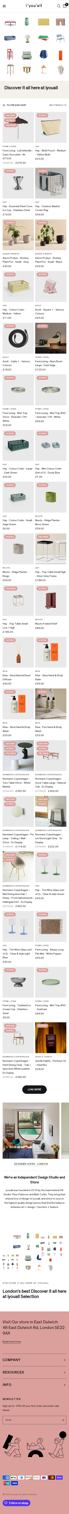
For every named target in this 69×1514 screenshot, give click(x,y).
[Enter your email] (62, 1420)
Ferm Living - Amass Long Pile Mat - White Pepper (49, 951)
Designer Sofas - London (31, 1164)
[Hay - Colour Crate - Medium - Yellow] (18, 286)
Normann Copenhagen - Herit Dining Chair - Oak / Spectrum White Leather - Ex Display (17, 1067)
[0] (64, 6)
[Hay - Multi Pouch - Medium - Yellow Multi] (50, 127)
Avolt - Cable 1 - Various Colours (16, 363)
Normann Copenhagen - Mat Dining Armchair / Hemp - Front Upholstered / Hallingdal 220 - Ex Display (18, 896)
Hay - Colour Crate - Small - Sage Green (18, 522)
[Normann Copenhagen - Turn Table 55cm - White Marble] (18, 755)
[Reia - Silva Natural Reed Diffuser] (18, 652)
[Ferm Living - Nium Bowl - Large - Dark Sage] (50, 338)
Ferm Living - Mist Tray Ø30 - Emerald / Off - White (50, 415)
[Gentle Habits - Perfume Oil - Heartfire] (50, 1037)
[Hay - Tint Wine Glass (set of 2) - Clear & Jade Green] (50, 866)
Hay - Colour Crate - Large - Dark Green (17, 470)
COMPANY (12, 1360)
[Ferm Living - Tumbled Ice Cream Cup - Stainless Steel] (18, 982)
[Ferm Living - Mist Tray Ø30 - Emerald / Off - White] (50, 389)
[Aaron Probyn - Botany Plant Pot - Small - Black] (50, 234)
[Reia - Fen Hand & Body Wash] (50, 703)
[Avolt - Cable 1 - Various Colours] (18, 338)
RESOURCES (13, 1372)
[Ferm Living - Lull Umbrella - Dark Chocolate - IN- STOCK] (18, 127)
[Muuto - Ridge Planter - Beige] (18, 548)
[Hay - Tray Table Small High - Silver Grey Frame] (50, 548)
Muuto (39, 516)
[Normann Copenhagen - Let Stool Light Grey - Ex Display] (50, 811)
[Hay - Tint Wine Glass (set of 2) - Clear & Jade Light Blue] (18, 926)
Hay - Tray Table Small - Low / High (16, 625)
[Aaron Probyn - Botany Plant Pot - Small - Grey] (18, 234)
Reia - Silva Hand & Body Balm (49, 677)
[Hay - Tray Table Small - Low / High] (18, 600)
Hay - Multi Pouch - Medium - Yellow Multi (50, 152)
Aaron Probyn (11, 254)
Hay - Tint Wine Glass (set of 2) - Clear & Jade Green (49, 892)
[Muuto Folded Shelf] (50, 600)
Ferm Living (9, 146)
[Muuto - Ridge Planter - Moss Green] (50, 497)
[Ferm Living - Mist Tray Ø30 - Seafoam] (50, 982)
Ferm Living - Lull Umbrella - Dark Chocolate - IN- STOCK (18, 154)
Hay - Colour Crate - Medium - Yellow (14, 311)
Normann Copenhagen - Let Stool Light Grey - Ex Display (48, 838)
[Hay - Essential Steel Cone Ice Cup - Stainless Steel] (18, 183)
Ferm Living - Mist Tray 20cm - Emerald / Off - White (15, 417)
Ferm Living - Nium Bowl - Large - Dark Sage (49, 363)
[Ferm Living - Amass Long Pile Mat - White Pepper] (50, 926)
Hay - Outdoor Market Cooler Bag (47, 208)
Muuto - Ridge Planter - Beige (16, 574)
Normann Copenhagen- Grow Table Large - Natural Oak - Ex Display (50, 783)
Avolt (38, 305)
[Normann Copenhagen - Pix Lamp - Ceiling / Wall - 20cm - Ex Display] (18, 811)
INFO (7, 1385)
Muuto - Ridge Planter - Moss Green (48, 522)
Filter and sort (16, 105)
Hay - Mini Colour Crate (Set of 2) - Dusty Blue (48, 470)
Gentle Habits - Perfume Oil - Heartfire (50, 1063)
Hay (37, 146)
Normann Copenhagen (16, 775)
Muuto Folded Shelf (46, 623)
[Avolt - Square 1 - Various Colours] (50, 286)
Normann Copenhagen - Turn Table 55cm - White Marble (16, 783)
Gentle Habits (43, 1057)
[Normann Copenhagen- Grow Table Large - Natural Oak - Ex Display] (50, 755)
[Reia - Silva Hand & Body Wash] (18, 703)
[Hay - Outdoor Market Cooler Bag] (50, 183)
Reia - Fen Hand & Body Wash (48, 729)
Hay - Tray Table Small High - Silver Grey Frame (50, 574)
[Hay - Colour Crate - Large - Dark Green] (18, 445)
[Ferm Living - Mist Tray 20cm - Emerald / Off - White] (18, 389)
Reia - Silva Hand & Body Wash (16, 729)
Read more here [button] (12, 1341)
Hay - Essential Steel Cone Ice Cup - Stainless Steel (17, 208)
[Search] (59, 6)
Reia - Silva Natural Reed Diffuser (16, 677)
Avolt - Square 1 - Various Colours (49, 311)
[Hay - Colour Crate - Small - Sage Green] (18, 497)
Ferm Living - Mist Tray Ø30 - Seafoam (50, 1007)
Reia (5, 671)
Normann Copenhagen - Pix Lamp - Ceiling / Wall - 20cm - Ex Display (18, 838)
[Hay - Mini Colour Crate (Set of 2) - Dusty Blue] (50, 445)
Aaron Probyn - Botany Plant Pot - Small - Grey (16, 260)
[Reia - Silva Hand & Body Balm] (50, 652)
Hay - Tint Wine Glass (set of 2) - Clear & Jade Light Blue (17, 953)
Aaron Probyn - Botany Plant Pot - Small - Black (48, 260)
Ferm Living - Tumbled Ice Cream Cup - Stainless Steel (17, 1009)
